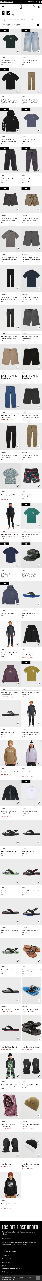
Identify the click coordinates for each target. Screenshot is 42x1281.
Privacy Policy (22, 1244)
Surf (31, 20)
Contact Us (5, 1256)
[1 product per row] (35, 25)
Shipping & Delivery (8, 1259)
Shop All (4, 20)
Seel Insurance (7, 1272)
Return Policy (6, 1262)
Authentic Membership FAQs (12, 1269)
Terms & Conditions (27, 1242)
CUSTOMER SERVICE (9, 1251)
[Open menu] (3, 6)
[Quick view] (18, 51)
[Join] (37, 1238)
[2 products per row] (38, 25)
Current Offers (7, 1275)
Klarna (4, 1265)
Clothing (24, 20)
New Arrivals (14, 20)
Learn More (12, 1279)
